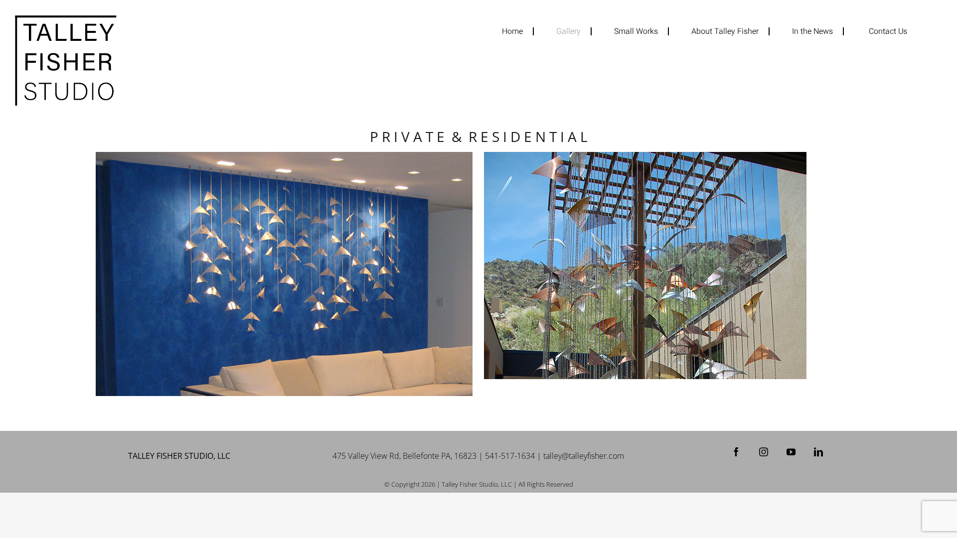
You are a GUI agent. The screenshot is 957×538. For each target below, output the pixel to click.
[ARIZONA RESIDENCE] (672, 265)
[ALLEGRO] (284, 274)
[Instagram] (764, 452)
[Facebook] (736, 452)
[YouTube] (791, 452)
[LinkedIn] (818, 452)
